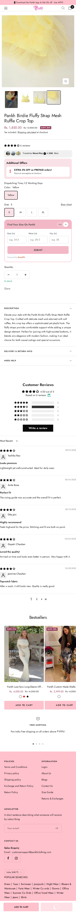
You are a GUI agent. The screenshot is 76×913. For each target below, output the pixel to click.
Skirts (24, 897)
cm (60, 224)
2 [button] (36, 599)
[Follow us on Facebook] (8, 858)
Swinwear (26, 884)
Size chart (66, 204)
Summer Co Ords (22, 893)
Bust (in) (11, 233)
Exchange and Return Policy (18, 786)
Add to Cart (24, 705)
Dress (7, 884)
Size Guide (47, 792)
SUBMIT (38, 250)
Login (44, 767)
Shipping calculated (26, 132)
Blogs (44, 779)
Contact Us (47, 786)
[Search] (63, 8)
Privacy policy (11, 773)
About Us (46, 773)
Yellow (11, 195)
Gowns (55, 888)
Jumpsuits (39, 884)
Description (11, 308)
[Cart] (70, 8)
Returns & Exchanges (52, 798)
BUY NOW (60, 908)
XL (43, 212)
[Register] (56, 828)
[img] (7, 450)
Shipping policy (12, 779)
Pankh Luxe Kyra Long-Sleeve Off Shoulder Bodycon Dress (24, 687)
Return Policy (11, 792)
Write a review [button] (38, 428)
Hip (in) (53, 233)
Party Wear (24, 888)
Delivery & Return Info (18, 351)
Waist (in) (32, 233)
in (65, 224)
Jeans (15, 897)
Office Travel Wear (44, 893)
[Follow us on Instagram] (16, 858)
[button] (12, 145)
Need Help (10, 360)
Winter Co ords (41, 888)
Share (7, 288)
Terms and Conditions (15, 767)
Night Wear (52, 884)
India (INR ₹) (12, 872)
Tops (15, 884)
